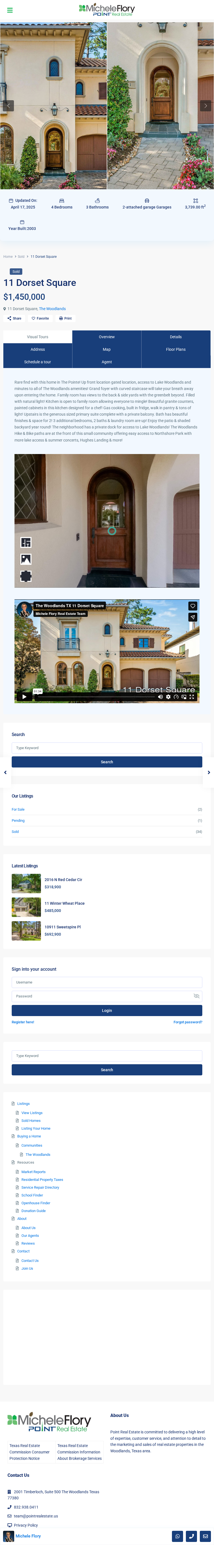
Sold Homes (31, 1121)
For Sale (18, 809)
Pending (18, 820)
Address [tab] (38, 349)
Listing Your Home (35, 1128)
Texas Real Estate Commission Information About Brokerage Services (79, 1452)
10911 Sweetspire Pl (63, 927)
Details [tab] (176, 337)
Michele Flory (28, 1536)
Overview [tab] (107, 337)
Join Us (27, 1268)
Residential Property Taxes (42, 1180)
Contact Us (30, 1261)
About (21, 1219)
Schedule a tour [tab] (37, 362)
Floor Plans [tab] (176, 349)
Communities (31, 1145)
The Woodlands (52, 308)
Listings (23, 1104)
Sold (21, 257)
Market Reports (33, 1172)
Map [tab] (107, 349)
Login (107, 1010)
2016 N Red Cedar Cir (63, 879)
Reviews (28, 1243)
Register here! (23, 1022)
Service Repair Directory (40, 1187)
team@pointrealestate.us (36, 1516)
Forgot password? (188, 1022)
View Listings (32, 1113)
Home (8, 257)
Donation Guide (33, 1211)
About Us (28, 1228)
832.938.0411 (26, 1507)
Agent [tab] (107, 362)
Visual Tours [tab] (37, 337)
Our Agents (30, 1235)
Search (107, 762)
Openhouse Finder (35, 1203)
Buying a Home (29, 1136)
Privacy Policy (26, 1525)
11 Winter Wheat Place (65, 903)
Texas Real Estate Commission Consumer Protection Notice (29, 1452)
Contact (23, 1251)
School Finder (32, 1195)
